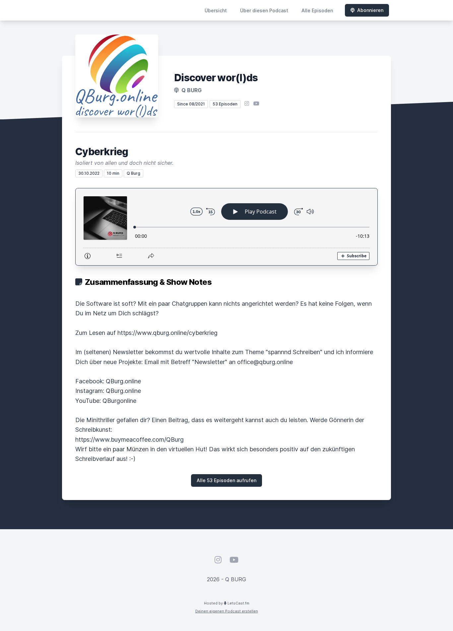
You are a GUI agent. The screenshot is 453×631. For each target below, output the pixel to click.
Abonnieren (370, 10)
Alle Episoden (317, 10)
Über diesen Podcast (264, 10)
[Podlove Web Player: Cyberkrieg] (226, 226)
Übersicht (216, 10)
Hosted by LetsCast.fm (226, 603)
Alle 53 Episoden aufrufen (226, 480)
